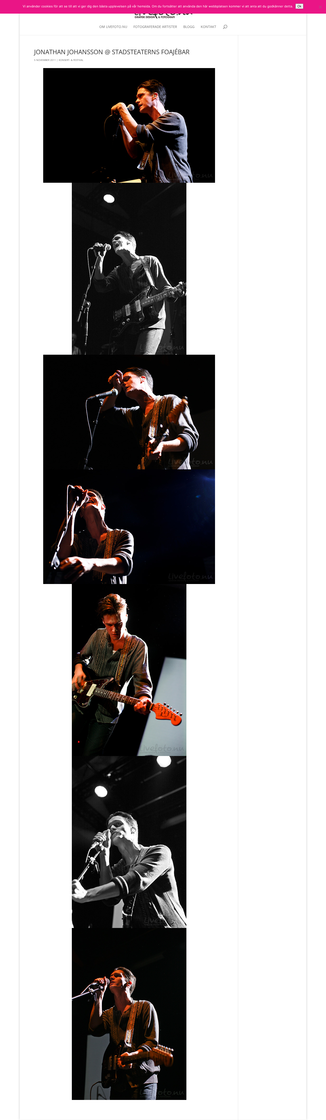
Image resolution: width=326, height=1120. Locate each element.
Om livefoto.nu (113, 27)
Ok (299, 6)
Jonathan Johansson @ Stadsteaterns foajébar (111, 52)
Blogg (189, 27)
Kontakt (208, 27)
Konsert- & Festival (71, 60)
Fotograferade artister (155, 27)
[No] (320, 7)
